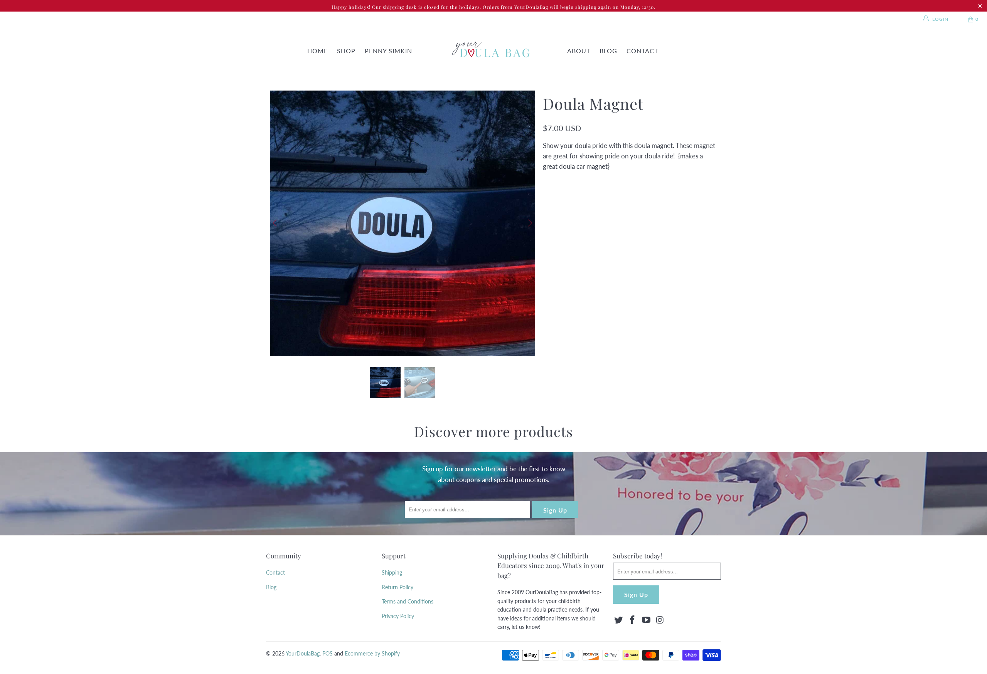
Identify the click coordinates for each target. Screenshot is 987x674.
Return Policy (397, 587)
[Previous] (275, 223)
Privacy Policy (398, 616)
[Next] (529, 223)
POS (327, 653)
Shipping (392, 572)
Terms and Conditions (407, 601)
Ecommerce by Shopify (372, 653)
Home (317, 50)
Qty (547, 238)
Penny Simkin (388, 50)
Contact (642, 50)
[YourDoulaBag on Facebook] (632, 620)
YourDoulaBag (303, 653)
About (578, 50)
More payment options (672, 295)
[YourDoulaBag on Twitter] (619, 620)
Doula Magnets (568, 213)
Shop (346, 50)
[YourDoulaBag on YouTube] (646, 620)
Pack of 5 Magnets (627, 213)
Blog (608, 50)
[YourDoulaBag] (488, 51)
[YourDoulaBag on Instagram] (660, 620)
